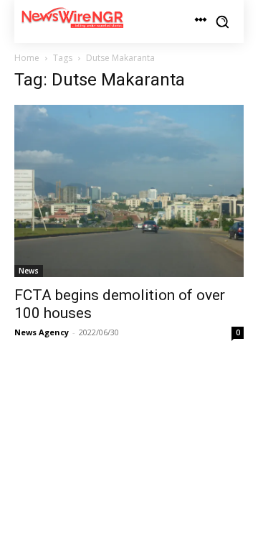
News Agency (41, 332)
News (29, 271)
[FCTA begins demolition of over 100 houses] (129, 191)
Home (26, 58)
